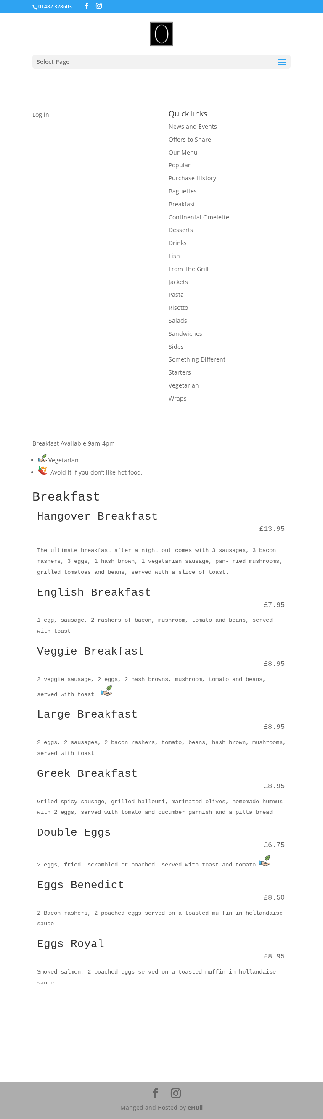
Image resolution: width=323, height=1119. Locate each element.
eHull (195, 1107)
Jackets (178, 282)
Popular (180, 165)
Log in (40, 115)
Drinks (178, 243)
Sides (176, 347)
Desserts (181, 230)
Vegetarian (184, 385)
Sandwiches (185, 334)
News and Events (193, 126)
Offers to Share (190, 139)
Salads (178, 321)
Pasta (176, 294)
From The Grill (189, 269)
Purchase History (192, 178)
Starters (180, 372)
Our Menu (183, 152)
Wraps (178, 398)
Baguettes (183, 191)
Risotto (178, 307)
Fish (174, 256)
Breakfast (182, 204)
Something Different (197, 359)
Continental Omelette (199, 217)
